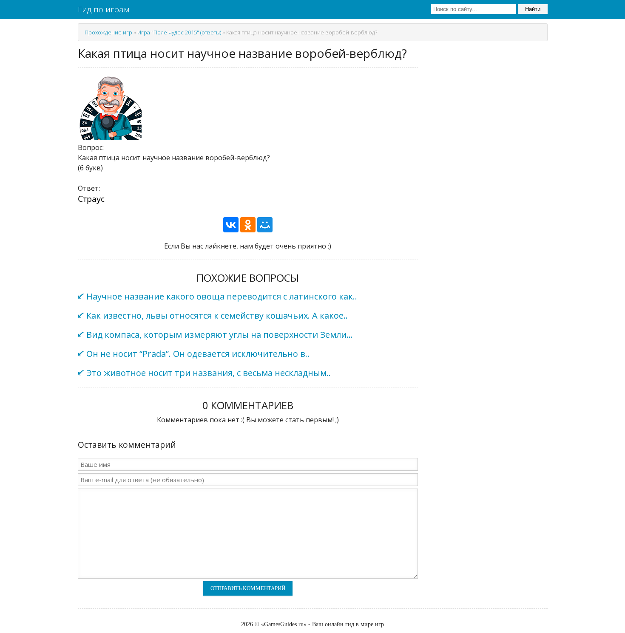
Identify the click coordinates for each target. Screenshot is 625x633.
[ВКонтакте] (231, 224)
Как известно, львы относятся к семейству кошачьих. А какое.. (217, 315)
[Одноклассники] (248, 224)
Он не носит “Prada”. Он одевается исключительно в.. (198, 353)
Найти (532, 9)
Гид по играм (103, 9)
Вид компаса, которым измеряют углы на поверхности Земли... (219, 334)
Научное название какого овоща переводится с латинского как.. (221, 296)
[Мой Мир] (265, 224)
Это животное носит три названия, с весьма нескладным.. (208, 373)
